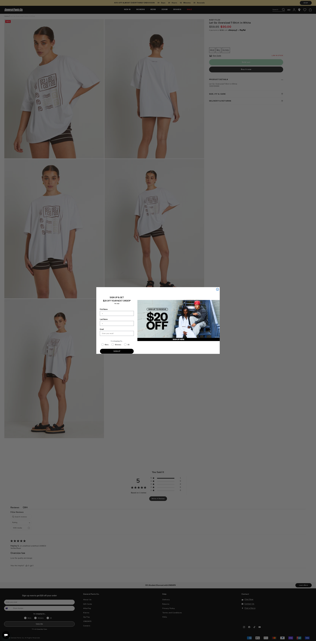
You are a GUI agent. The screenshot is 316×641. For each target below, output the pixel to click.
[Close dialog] (217, 289)
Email (102, 329)
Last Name (104, 319)
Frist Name (104, 309)
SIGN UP (116, 351)
